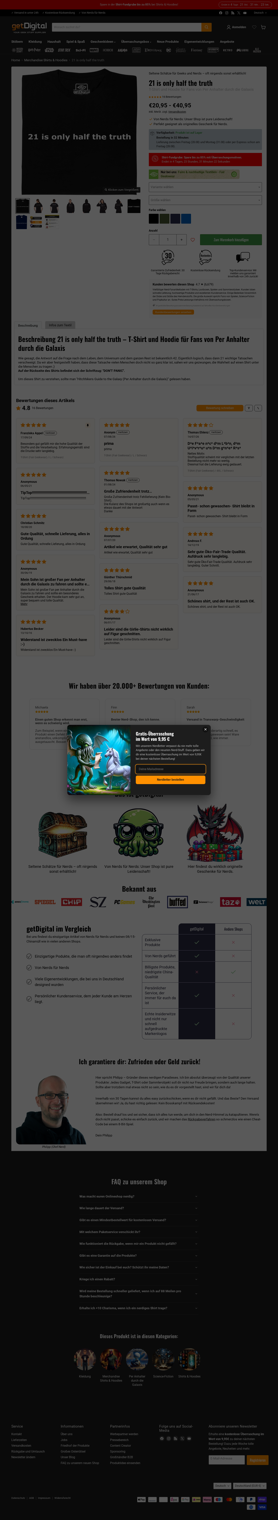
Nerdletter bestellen (170, 779)
